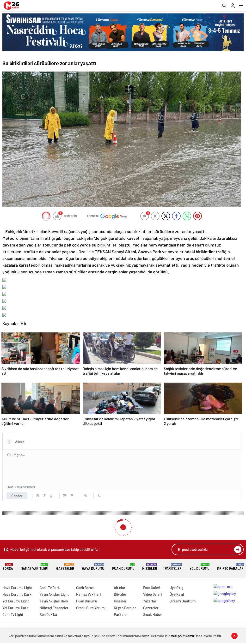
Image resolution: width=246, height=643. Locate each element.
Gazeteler (65, 567)
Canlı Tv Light (12, 614)
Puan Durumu (123, 567)
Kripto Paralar (230, 567)
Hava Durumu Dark (16, 594)
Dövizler (120, 594)
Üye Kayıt (177, 594)
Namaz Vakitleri (34, 567)
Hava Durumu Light (17, 587)
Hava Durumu (93, 567)
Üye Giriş (176, 587)
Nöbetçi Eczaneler (54, 608)
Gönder (17, 495)
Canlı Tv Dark (50, 587)
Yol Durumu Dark (15, 608)
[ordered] (65, 496)
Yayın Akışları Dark (54, 601)
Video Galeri (152, 594)
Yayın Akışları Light (54, 594)
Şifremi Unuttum (183, 601)
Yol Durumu (199, 567)
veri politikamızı (183, 636)
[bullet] (71, 496)
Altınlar (119, 587)
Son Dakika (48, 614)
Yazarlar (149, 601)
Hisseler (149, 567)
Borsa (7, 567)
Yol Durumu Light (15, 601)
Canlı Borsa (85, 587)
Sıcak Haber (152, 614)
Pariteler (173, 567)
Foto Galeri (151, 587)
